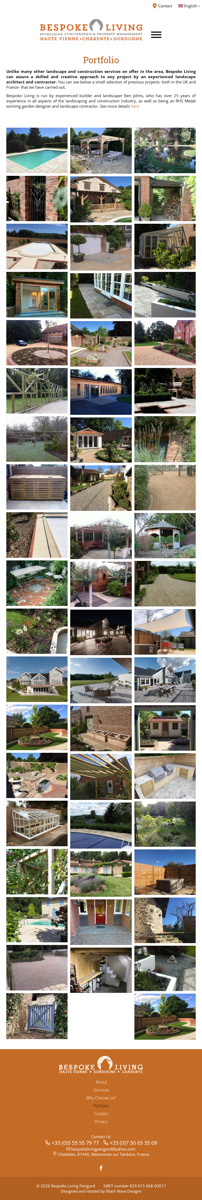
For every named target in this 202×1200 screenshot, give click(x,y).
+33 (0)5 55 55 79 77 (75, 1142)
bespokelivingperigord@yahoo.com (103, 1149)
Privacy (101, 1121)
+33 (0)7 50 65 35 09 (133, 1142)
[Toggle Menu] (156, 35)
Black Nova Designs (124, 1191)
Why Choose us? (101, 1098)
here (135, 106)
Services (101, 1090)
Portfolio (101, 1106)
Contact (101, 1114)
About (101, 1082)
